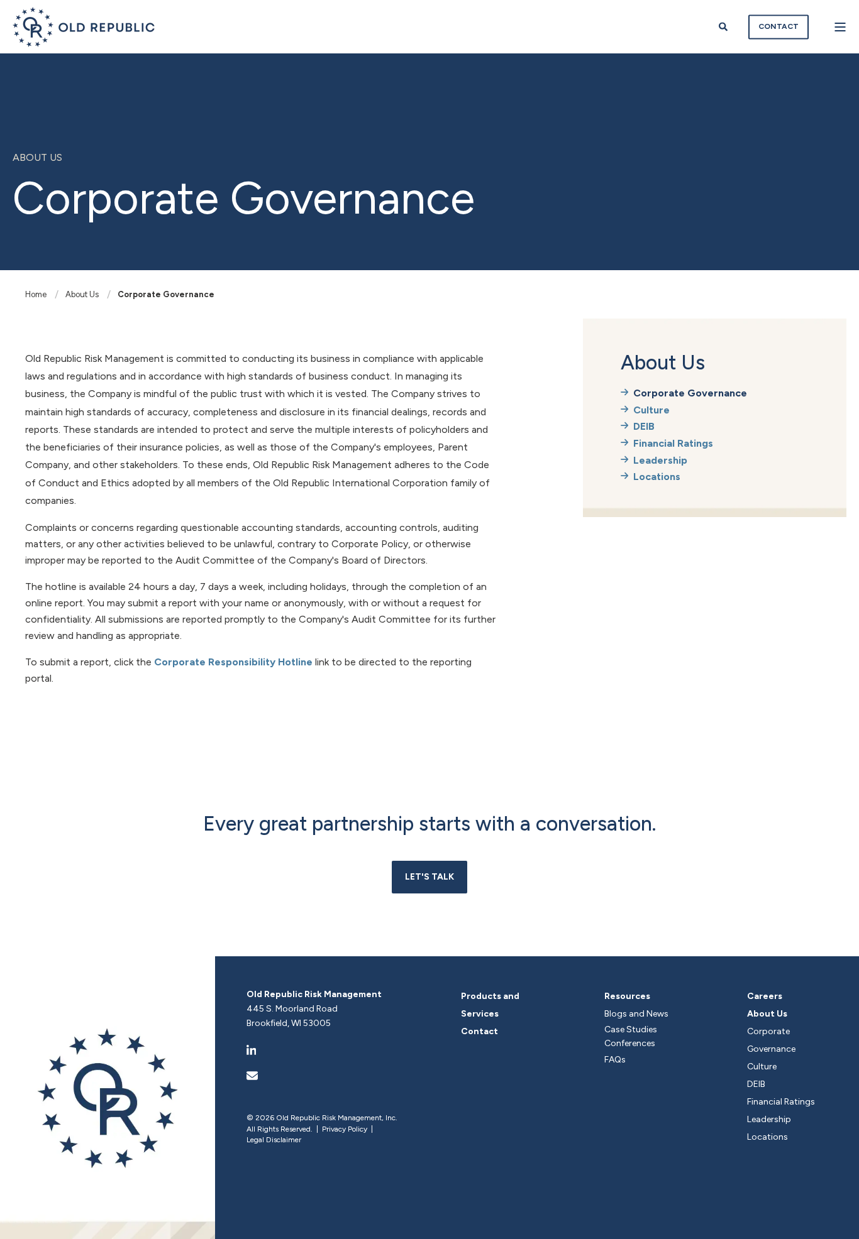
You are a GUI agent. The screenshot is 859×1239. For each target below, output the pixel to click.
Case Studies (630, 1029)
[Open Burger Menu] (840, 27)
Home (36, 294)
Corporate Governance (166, 294)
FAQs (615, 1059)
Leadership (660, 460)
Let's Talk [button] (429, 876)
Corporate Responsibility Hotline (233, 662)
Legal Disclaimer (274, 1139)
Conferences (629, 1043)
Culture (651, 410)
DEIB (644, 426)
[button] (837, 1217)
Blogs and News (636, 1013)
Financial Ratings (673, 443)
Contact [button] (778, 26)
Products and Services (490, 1005)
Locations (656, 477)
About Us (82, 294)
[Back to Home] (84, 27)
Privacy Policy (344, 1129)
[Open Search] (724, 26)
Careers (764, 996)
